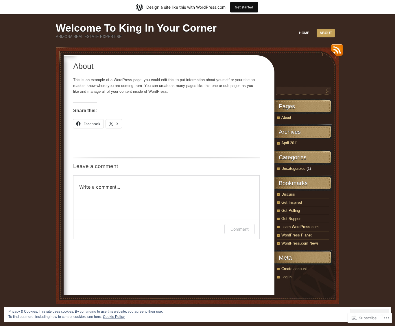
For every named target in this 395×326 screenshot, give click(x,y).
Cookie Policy (114, 317)
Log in (286, 277)
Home (304, 33)
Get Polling (290, 210)
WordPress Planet (296, 235)
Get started (244, 7)
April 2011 (289, 143)
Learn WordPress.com (300, 227)
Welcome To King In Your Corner (136, 28)
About (326, 33)
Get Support (291, 218)
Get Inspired (291, 202)
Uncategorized (293, 168)
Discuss (288, 194)
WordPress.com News (300, 243)
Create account (294, 269)
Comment (239, 229)
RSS (335, 52)
